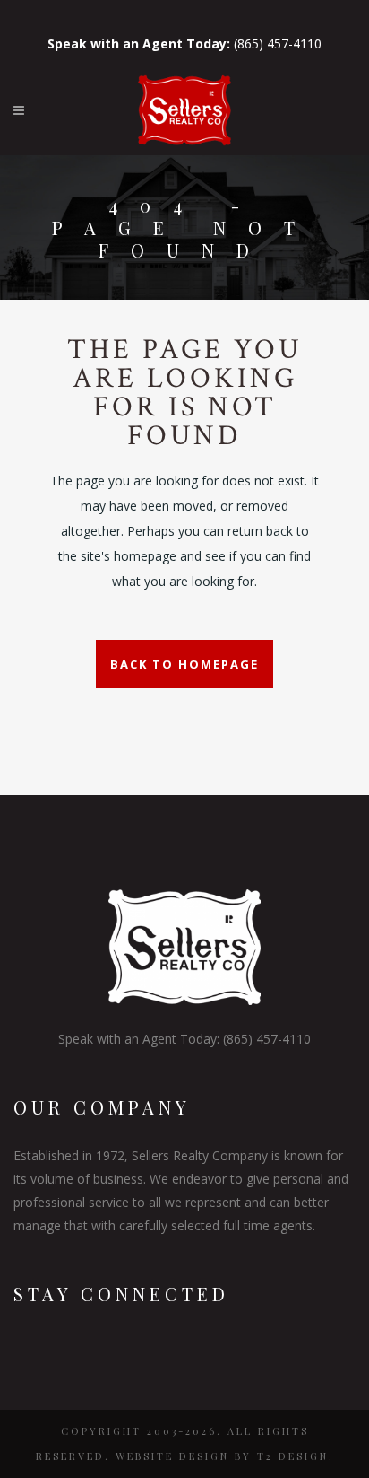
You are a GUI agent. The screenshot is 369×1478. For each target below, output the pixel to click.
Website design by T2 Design (222, 1456)
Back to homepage (184, 664)
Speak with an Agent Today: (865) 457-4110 (184, 1038)
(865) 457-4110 (184, 43)
